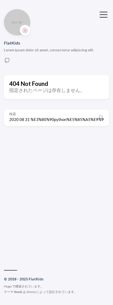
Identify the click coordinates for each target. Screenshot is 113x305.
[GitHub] (7, 61)
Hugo (8, 286)
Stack (18, 292)
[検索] (101, 117)
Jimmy (31, 292)
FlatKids (12, 42)
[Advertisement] (56, 195)
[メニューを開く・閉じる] (103, 14)
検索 (12, 114)
